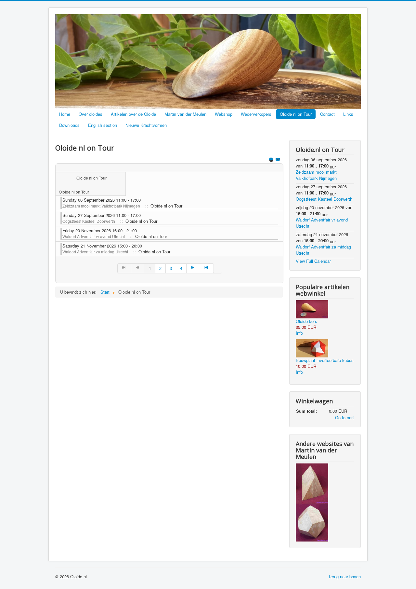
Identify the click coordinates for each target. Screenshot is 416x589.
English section (102, 125)
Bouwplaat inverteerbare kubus (325, 360)
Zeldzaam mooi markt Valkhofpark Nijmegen (101, 205)
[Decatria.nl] (312, 522)
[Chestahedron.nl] (312, 483)
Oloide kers (306, 321)
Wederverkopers (256, 114)
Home (64, 114)
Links (348, 114)
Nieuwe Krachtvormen (146, 125)
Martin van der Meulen (185, 114)
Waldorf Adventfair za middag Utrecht (95, 251)
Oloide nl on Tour (296, 114)
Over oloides (90, 114)
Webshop (223, 114)
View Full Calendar (313, 261)
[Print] (272, 160)
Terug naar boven (344, 576)
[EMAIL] (278, 160)
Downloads (69, 125)
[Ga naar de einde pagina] (207, 268)
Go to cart (344, 417)
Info (299, 333)
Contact (327, 114)
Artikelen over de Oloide (133, 114)
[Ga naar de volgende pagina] (193, 268)
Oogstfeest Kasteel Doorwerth (88, 221)
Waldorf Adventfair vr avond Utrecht (93, 236)
